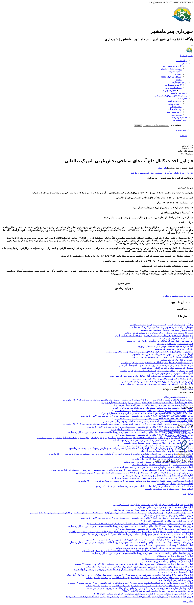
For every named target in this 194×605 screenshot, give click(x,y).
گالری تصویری (175, 71)
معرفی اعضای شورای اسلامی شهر (170, 95)
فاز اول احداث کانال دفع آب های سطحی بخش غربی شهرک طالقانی (161, 173)
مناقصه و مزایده (179, 117)
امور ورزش (176, 114)
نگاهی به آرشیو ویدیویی (176, 436)
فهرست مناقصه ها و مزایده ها (173, 430)
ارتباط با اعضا (180, 399)
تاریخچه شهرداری (173, 85)
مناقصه (183, 135)
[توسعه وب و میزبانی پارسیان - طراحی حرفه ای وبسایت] (186, 464)
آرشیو (179, 79)
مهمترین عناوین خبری (171, 68)
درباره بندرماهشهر (178, 93)
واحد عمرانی (176, 106)
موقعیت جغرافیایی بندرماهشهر (172, 418)
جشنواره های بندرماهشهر (175, 433)
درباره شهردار (169, 90)
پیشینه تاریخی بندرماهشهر (175, 412)
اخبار (185, 63)
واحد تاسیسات (175, 109)
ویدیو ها (178, 74)
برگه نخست (181, 60)
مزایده (190, 296)
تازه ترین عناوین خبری (171, 66)
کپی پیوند (162, 168)
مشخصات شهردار (173, 87)
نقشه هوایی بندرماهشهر (176, 420)
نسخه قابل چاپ (185, 151)
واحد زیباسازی (175, 104)
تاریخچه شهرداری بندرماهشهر (173, 415)
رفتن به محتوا (186, 55)
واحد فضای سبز (174, 112)
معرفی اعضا (181, 402)
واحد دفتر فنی (175, 101)
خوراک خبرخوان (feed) (171, 77)
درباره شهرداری (179, 82)
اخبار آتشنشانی (180, 120)
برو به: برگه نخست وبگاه (175, 397)
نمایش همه (188, 494)
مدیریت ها (182, 98)
